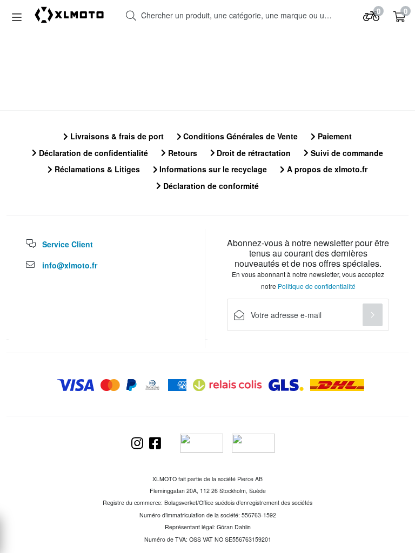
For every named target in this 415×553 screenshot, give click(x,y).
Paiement (334, 136)
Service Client (67, 244)
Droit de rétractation (253, 152)
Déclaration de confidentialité (92, 152)
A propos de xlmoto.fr (326, 169)
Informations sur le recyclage (212, 169)
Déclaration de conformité (210, 185)
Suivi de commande (346, 152)
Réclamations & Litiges (96, 169)
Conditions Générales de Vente (239, 136)
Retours (181, 152)
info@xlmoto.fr (69, 265)
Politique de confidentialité (317, 286)
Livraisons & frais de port (116, 136)
